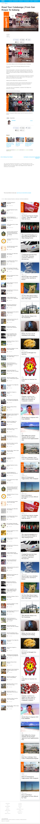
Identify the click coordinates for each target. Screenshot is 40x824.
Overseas (21, 1)
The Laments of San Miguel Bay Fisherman (19, 144)
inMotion (18, 149)
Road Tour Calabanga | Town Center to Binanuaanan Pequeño (13, 378)
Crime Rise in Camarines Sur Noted (29, 380)
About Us (20, 813)
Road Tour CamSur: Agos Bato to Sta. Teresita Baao (12, 444)
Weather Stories (24, 275)
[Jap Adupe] (9, 122)
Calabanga (27, 149)
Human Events (7, 810)
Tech (8, 804)
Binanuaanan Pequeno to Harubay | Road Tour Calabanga (12, 371)
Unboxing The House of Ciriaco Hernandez (12, 239)
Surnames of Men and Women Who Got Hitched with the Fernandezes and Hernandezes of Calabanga (12, 233)
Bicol (15, 149)
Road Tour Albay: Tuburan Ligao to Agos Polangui (13, 451)
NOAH (22, 434)
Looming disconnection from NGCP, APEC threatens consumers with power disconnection (29, 257)
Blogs (20, 810)
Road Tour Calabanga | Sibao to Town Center (12, 341)
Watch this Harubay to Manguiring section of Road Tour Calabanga (12, 364)
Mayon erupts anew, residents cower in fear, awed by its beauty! (30, 278)
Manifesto (36, 1)
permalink (9, 150)
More (31, 1)
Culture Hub (15, 1)
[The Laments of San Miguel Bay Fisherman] (20, 139)
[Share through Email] (1, 415)
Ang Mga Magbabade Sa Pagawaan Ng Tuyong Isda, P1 (29, 144)
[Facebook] (31, 120)
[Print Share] (1, 413)
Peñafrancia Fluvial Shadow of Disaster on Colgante (12, 320)
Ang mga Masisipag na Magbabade (11, 203)
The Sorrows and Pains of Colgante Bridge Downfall (11, 305)
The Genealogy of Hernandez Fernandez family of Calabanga (12, 268)
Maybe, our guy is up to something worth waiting (28, 334)
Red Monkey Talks (24, 214)
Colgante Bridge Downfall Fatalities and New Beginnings (12, 298)
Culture (23, 677)
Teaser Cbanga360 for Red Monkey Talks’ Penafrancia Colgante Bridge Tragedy (12, 334)
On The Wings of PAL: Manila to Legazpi (12, 225)
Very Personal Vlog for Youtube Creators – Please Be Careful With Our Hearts (30, 217)
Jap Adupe (14, 120)
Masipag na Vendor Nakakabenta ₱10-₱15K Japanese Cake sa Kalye (13, 415)
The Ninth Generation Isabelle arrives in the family (12, 247)
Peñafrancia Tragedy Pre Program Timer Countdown (12, 327)
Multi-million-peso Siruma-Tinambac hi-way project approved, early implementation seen (30, 438)
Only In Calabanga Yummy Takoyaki (6, 156)
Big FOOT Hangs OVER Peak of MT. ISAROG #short (13, 356)
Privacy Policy (7, 813)
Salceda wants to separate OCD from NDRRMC (30, 418)
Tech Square (26, 1)
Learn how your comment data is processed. (24, 192)
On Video (10, 1)
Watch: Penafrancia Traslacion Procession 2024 (12, 283)
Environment (7, 806)
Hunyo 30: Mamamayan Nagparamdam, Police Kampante (30, 478)
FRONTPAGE (8, 803)
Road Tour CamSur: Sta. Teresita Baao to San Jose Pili (12, 436)
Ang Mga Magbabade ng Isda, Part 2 (12, 210)
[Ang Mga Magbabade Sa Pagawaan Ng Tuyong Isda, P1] (29, 139)
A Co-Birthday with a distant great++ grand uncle (12, 261)
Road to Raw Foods (24, 351)
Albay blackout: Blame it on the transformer (29, 316)
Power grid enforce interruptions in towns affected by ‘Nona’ (30, 497)
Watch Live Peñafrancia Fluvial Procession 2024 (12, 276)
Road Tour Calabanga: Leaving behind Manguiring (12, 349)
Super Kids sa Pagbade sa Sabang (11, 392)
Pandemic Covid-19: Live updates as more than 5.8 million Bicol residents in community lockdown (28, 399)
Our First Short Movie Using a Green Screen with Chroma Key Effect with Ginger (30, 297)
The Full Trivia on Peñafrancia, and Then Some (12, 290)
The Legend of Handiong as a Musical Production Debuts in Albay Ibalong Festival (29, 236)
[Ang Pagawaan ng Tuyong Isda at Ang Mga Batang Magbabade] (10, 139)
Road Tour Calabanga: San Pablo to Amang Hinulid (12, 422)
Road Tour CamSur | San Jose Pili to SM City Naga (12, 429)
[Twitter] (32, 120)
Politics (23, 474)
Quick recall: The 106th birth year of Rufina (12, 254)
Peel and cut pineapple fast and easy (29, 353)
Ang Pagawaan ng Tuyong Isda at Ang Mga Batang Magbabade (12, 400)
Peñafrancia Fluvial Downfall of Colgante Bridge (12, 312)
